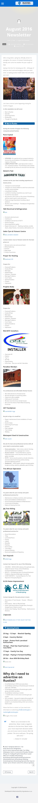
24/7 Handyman (9, 408)
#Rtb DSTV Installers (9, 755)
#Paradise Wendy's (27, 752)
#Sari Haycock (30, 761)
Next (30, 772)
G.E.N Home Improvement (13, 581)
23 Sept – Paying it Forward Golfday (17, 655)
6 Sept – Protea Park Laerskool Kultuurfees (15, 641)
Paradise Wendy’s (10, 367)
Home (8, 40)
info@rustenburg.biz (24, 710)
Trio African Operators (12, 469)
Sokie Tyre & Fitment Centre (14, 231)
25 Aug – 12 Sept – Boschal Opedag (17, 633)
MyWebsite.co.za (27, 791)
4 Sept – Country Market (12, 637)
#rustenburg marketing (21, 759)
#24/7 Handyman (10, 747)
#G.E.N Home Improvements (11, 750)
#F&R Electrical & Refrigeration (12, 748)
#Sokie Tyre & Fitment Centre (11, 763)
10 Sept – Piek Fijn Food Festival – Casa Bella (16, 647)
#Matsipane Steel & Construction (12, 752)
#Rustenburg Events (9, 759)
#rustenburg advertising (10, 757)
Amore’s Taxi (8, 171)
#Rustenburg (19, 755)
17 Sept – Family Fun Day (13, 651)
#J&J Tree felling (24, 750)
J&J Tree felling (9, 509)
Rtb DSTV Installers (10, 331)
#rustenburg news (8, 761)
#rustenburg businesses (24, 757)
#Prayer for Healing (8, 754)
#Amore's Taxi (19, 747)
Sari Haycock (8, 556)
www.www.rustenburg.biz (22, 695)
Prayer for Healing (10, 256)
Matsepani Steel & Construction (16, 435)
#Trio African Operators (27, 763)
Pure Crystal (8, 135)
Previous (8, 772)
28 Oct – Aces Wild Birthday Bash (16, 658)
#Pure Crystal (27, 754)
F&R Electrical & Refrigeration (15, 209)
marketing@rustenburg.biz (10, 712)
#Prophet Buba (19, 754)
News (13, 40)
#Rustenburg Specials (20, 761)
